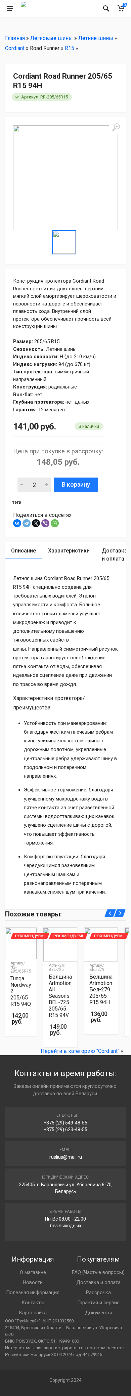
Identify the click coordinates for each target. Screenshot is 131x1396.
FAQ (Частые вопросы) (98, 1272)
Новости (33, 1282)
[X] (36, 523)
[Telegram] (27, 523)
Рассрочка (98, 1292)
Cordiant (15, 48)
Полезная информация (32, 1292)
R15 (69, 48)
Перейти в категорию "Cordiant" (80, 1051)
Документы (98, 1313)
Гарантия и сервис (98, 1303)
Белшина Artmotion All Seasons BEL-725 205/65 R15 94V (60, 996)
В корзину (76, 484)
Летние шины (95, 38)
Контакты (32, 1303)
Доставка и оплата (98, 1282)
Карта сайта (33, 1313)
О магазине (33, 1272)
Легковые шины (51, 38)
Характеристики (69, 550)
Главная (15, 38)
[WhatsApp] (55, 523)
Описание (23, 550)
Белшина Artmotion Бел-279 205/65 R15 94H (101, 989)
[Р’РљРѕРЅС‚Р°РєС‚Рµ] (17, 523)
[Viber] (45, 523)
